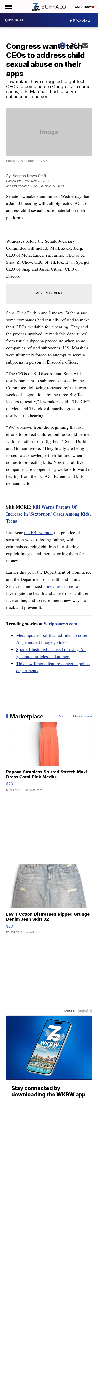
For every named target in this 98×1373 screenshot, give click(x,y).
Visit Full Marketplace (75, 716)
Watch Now (83, 6)
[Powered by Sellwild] (84, 1011)
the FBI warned (38, 532)
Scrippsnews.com (60, 623)
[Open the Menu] (8, 6)
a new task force (58, 586)
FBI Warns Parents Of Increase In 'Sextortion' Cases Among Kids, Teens (48, 513)
